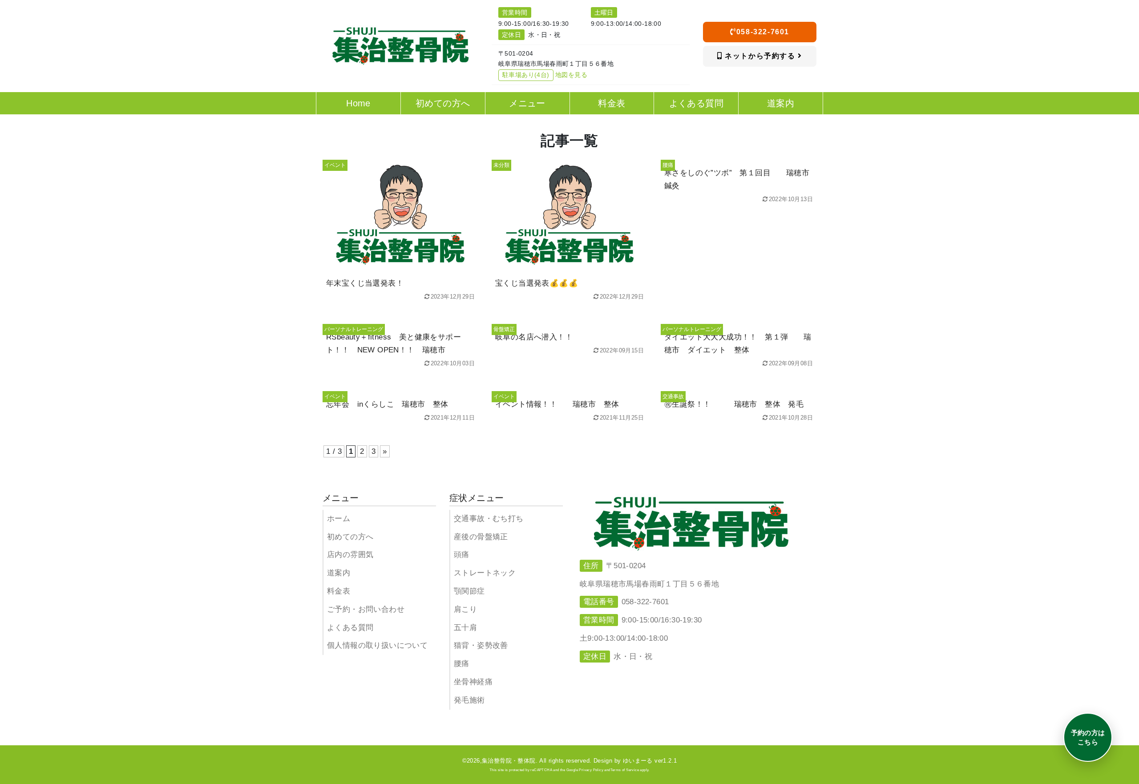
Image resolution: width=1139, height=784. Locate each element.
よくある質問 (350, 627)
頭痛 (461, 554)
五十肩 (465, 627)
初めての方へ (350, 537)
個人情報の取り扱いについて (377, 645)
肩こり (465, 609)
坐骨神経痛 (473, 682)
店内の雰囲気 (350, 554)
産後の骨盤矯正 (481, 537)
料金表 (338, 591)
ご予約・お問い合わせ (365, 609)
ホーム (338, 518)
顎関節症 (469, 591)
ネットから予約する (760, 56)
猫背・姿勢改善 (481, 645)
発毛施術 (469, 700)
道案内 (338, 573)
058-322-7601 (762, 32)
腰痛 (461, 663)
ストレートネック (485, 573)
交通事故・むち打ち (489, 518)
